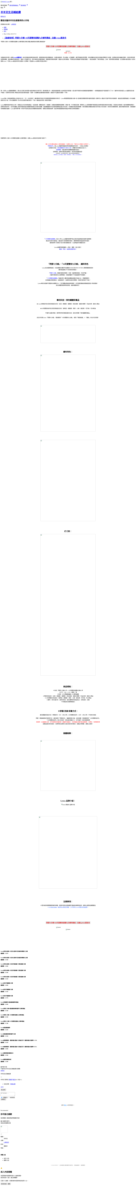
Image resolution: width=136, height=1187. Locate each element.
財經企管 (12, 1084)
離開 (9, 1183)
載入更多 (3, 1089)
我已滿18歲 (3, 1183)
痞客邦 (11, 1079)
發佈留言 (3, 1099)
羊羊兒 (2, 1070)
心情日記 (13, 24)
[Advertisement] (68, 76)
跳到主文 (3, 16)
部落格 (6, 29)
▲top (2, 1086)
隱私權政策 (76, 1165)
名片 (5, 31)
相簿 (5, 27)
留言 (14, 1079)
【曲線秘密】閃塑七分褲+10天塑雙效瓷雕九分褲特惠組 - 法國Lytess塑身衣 (35, 38)
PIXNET (56, 1165)
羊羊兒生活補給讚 (11, 12)
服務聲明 (83, 1165)
